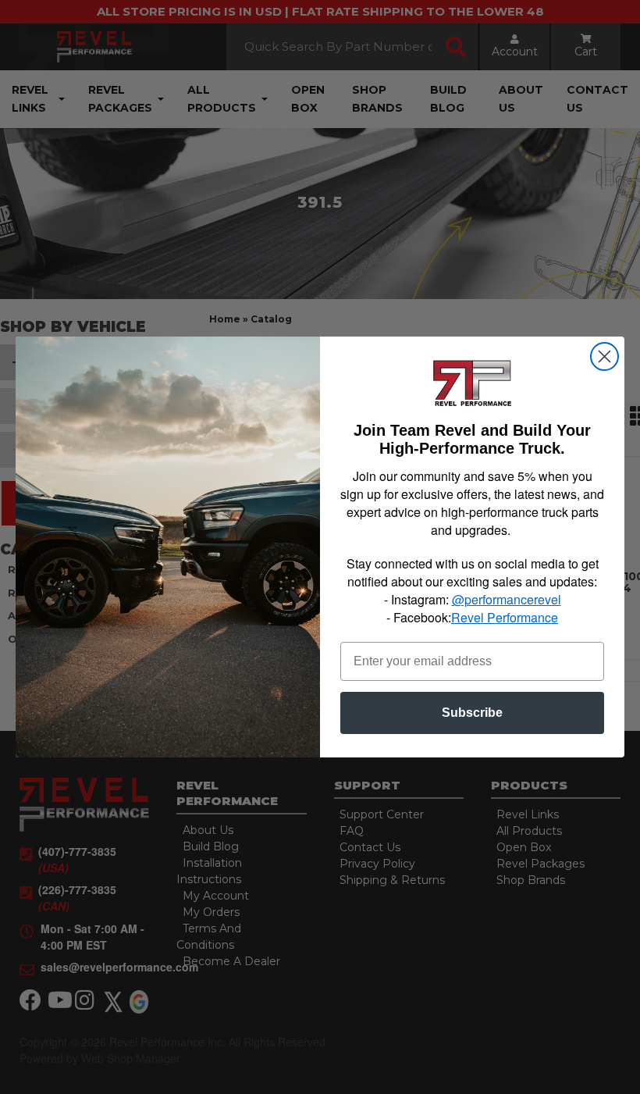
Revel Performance (504, 617)
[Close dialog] (604, 356)
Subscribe (472, 712)
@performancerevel (506, 599)
